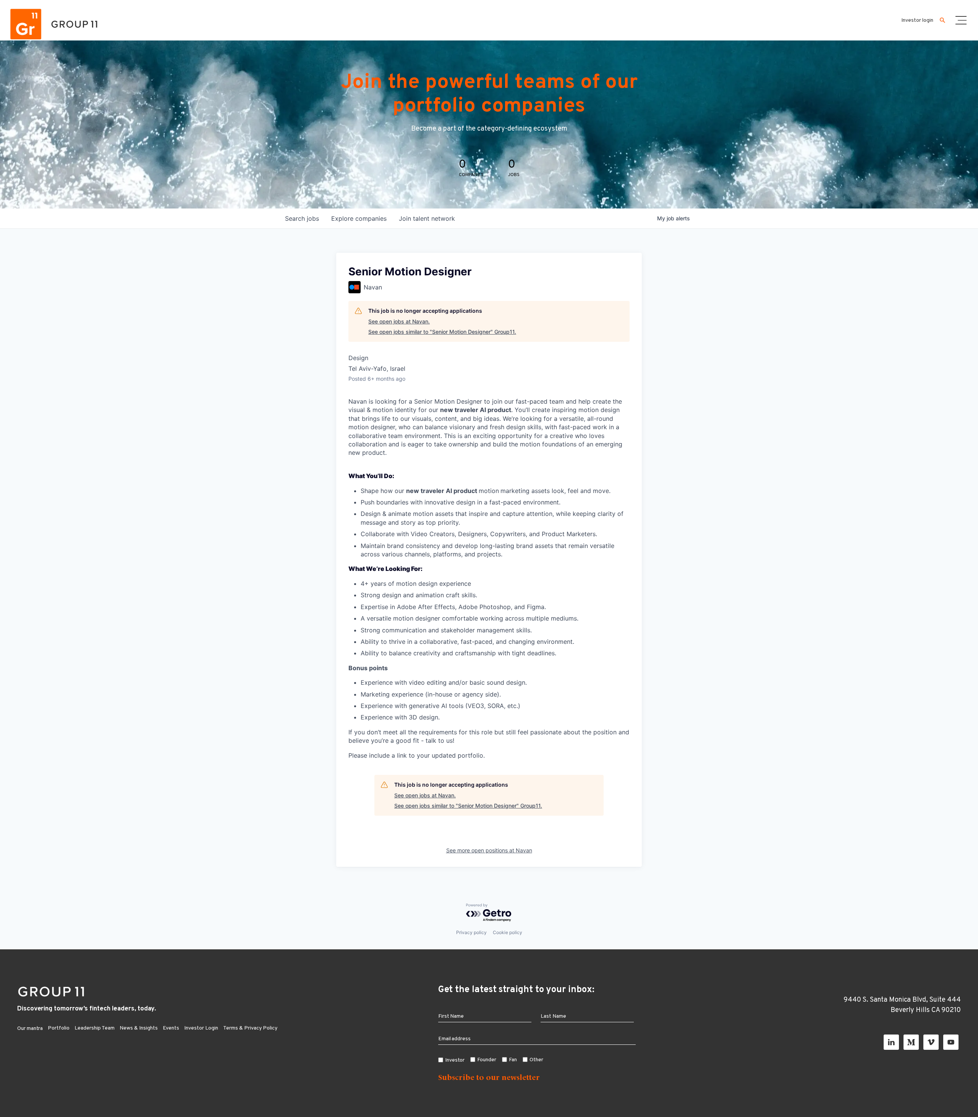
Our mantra (30, 1028)
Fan (513, 1060)
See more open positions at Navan (489, 850)
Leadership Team (94, 1028)
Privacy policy (471, 932)
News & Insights (139, 1028)
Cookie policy (507, 932)
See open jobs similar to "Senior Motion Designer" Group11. (442, 331)
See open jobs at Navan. (399, 321)
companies (359, 218)
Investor (455, 1060)
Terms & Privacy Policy (250, 1028)
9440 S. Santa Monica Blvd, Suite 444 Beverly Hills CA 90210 (902, 1005)
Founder (486, 1060)
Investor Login (201, 1028)
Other (536, 1060)
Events (171, 1028)
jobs (302, 218)
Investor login (917, 20)
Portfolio (59, 1028)
